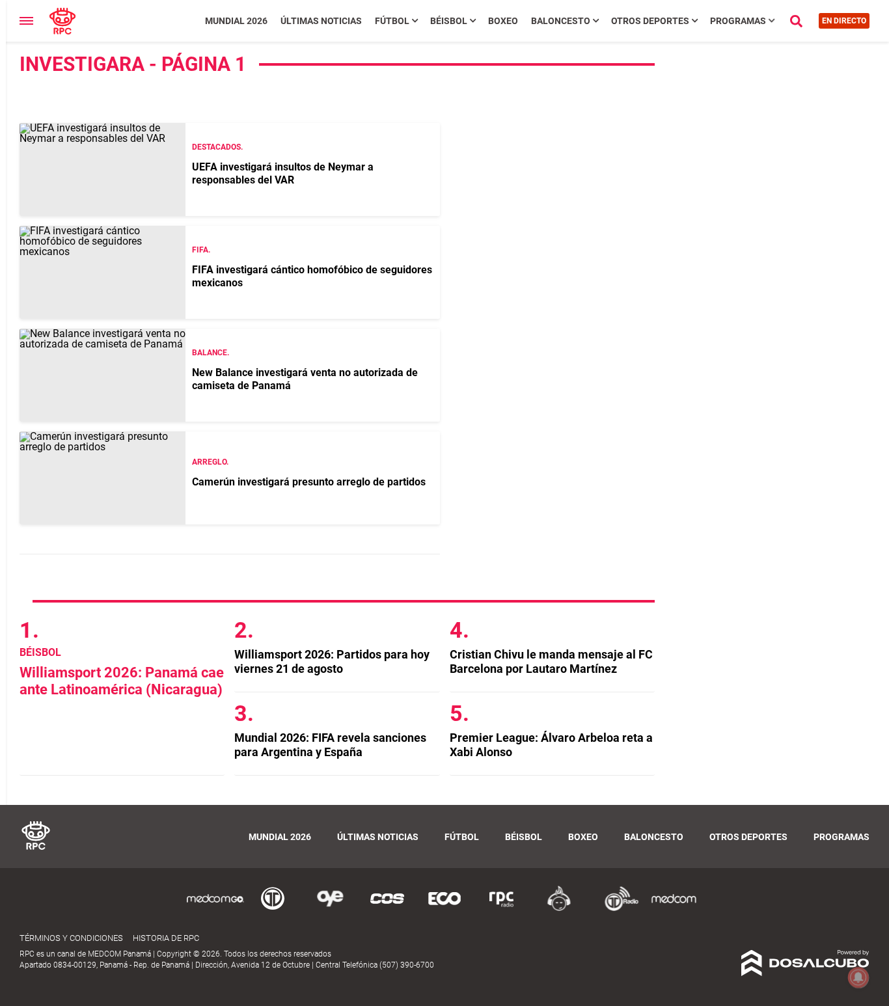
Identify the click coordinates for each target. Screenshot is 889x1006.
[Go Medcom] (215, 909)
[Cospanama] (387, 909)
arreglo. (210, 462)
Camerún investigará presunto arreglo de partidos (309, 482)
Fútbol (392, 20)
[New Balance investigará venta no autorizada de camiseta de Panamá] (102, 375)
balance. (210, 352)
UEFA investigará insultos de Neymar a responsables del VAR (283, 173)
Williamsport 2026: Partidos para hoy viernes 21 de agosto (332, 661)
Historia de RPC (166, 938)
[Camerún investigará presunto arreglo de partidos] (102, 477)
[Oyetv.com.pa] (330, 909)
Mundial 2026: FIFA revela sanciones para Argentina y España (330, 745)
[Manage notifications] (858, 977)
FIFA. (201, 249)
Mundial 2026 (236, 20)
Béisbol (448, 20)
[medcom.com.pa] (673, 909)
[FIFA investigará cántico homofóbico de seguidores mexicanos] (102, 272)
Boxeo (503, 20)
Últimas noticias (321, 20)
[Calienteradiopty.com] (559, 909)
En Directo (844, 20)
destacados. (217, 147)
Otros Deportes (650, 20)
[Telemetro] (272, 909)
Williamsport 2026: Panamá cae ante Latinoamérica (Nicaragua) (122, 681)
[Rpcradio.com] (501, 909)
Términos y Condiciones (71, 938)
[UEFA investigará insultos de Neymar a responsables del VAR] (102, 169)
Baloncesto (560, 20)
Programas (738, 20)
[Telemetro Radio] (616, 909)
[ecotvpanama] (444, 909)
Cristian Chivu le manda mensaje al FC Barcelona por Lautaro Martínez (551, 661)
